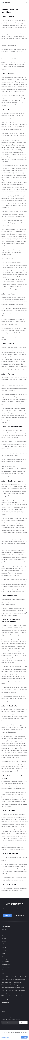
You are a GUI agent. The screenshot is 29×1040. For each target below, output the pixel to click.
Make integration (5, 967)
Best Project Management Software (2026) (12, 987)
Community (4, 956)
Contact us (7, 915)
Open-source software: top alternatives (11, 982)
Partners (3, 938)
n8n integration (5, 961)
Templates (4, 950)
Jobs (2, 933)
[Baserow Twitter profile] (5, 999)
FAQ (2, 935)
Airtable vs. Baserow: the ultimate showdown (13, 979)
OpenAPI (3, 1011)
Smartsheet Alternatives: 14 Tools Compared (13, 990)
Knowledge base (5, 959)
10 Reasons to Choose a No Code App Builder (13, 995)
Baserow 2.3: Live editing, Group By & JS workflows (14, 976)
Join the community (19, 915)
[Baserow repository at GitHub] (2, 999)
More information (5, 1037)
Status (3, 943)
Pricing (3, 953)
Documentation (5, 1006)
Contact (3, 941)
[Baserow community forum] (10, 999)
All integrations (5, 969)
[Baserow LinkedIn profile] (7, 999)
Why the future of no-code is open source (12, 985)
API (2, 1008)
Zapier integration (6, 964)
